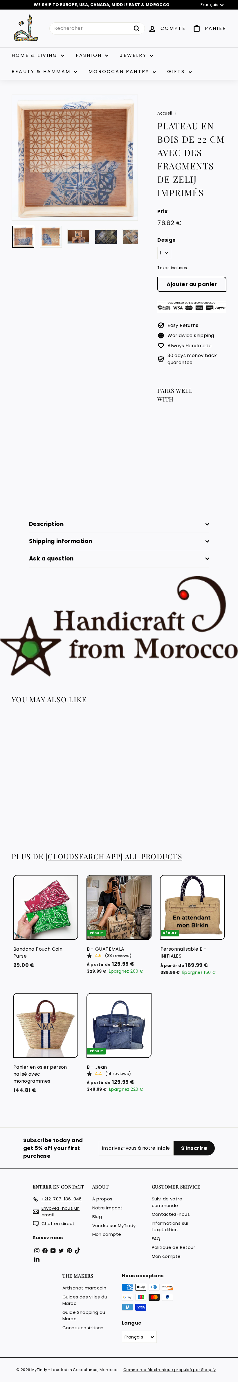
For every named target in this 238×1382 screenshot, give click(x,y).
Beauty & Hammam (42, 71)
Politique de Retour (173, 1247)
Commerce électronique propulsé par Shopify (169, 1369)
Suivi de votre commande (167, 1202)
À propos (102, 1199)
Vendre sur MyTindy (114, 1225)
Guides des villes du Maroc (84, 1300)
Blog (97, 1216)
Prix (162, 211)
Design (166, 239)
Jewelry (134, 55)
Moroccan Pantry (120, 71)
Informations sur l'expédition (170, 1226)
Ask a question (51, 558)
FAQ (156, 1239)
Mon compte (106, 1234)
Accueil (164, 113)
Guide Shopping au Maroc (83, 1315)
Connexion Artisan (83, 1328)
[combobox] (97, 28)
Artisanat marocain (84, 1288)
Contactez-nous (171, 1214)
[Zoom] (75, 157)
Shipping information (60, 541)
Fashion (90, 55)
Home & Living (36, 55)
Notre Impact (107, 1208)
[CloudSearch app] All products (113, 856)
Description (46, 524)
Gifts (177, 71)
